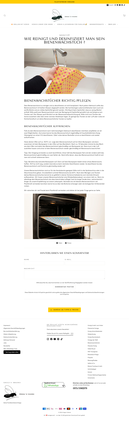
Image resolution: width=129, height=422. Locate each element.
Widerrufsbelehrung (10, 334)
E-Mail (68, 259)
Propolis (90, 357)
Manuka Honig (92, 346)
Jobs (5, 343)
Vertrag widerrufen (12, 352)
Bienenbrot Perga (93, 354)
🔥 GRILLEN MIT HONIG (20, 24)
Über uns (112, 24)
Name (26, 259)
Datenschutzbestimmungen (95, 292)
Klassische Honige (93, 328)
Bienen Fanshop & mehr (95, 366)
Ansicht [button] (111, 5)
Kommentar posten (64, 287)
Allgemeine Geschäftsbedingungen (14, 328)
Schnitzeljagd (92, 369)
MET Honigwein (92, 351)
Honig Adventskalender (95, 331)
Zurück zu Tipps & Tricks (66, 309)
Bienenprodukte (97, 24)
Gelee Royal (91, 349)
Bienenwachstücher (94, 343)
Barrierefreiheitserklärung (12, 331)
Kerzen (90, 372)
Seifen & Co (91, 363)
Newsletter (7, 346)
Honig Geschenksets (94, 337)
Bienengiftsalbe (92, 360)
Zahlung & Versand (9, 340)
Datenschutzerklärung (10, 337)
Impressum (7, 325)
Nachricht (29, 268)
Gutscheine (91, 378)
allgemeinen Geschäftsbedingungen (73, 292)
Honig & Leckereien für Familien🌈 (72, 24)
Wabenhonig (92, 334)
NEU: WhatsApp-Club (10, 349)
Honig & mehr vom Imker (42, 24)
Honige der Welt (93, 340)
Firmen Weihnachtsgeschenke (97, 375)
